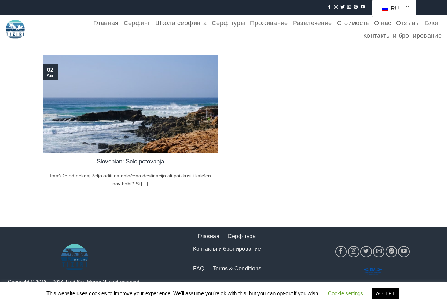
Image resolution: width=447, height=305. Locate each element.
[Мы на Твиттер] (342, 7)
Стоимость (353, 23)
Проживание (269, 23)
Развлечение (312, 23)
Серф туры (228, 23)
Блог (432, 23)
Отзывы (408, 23)
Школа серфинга (181, 23)
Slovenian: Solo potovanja (130, 161)
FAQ (198, 268)
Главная (105, 23)
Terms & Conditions (237, 268)
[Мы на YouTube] (363, 7)
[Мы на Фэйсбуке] (329, 7)
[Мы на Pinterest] (356, 7)
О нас (382, 23)
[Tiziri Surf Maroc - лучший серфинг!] (15, 30)
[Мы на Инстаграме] (336, 7)
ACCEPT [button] (385, 293)
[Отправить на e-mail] (349, 7)
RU (394, 9)
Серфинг (137, 23)
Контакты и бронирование (402, 35)
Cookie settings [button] (345, 293)
